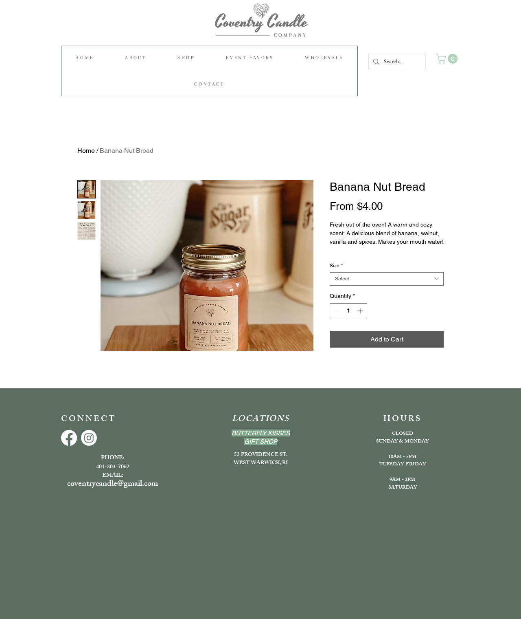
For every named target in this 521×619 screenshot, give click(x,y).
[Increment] (361, 311)
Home (86, 150)
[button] (186, 57)
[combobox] (387, 279)
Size (336, 266)
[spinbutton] (348, 311)
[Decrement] (336, 311)
